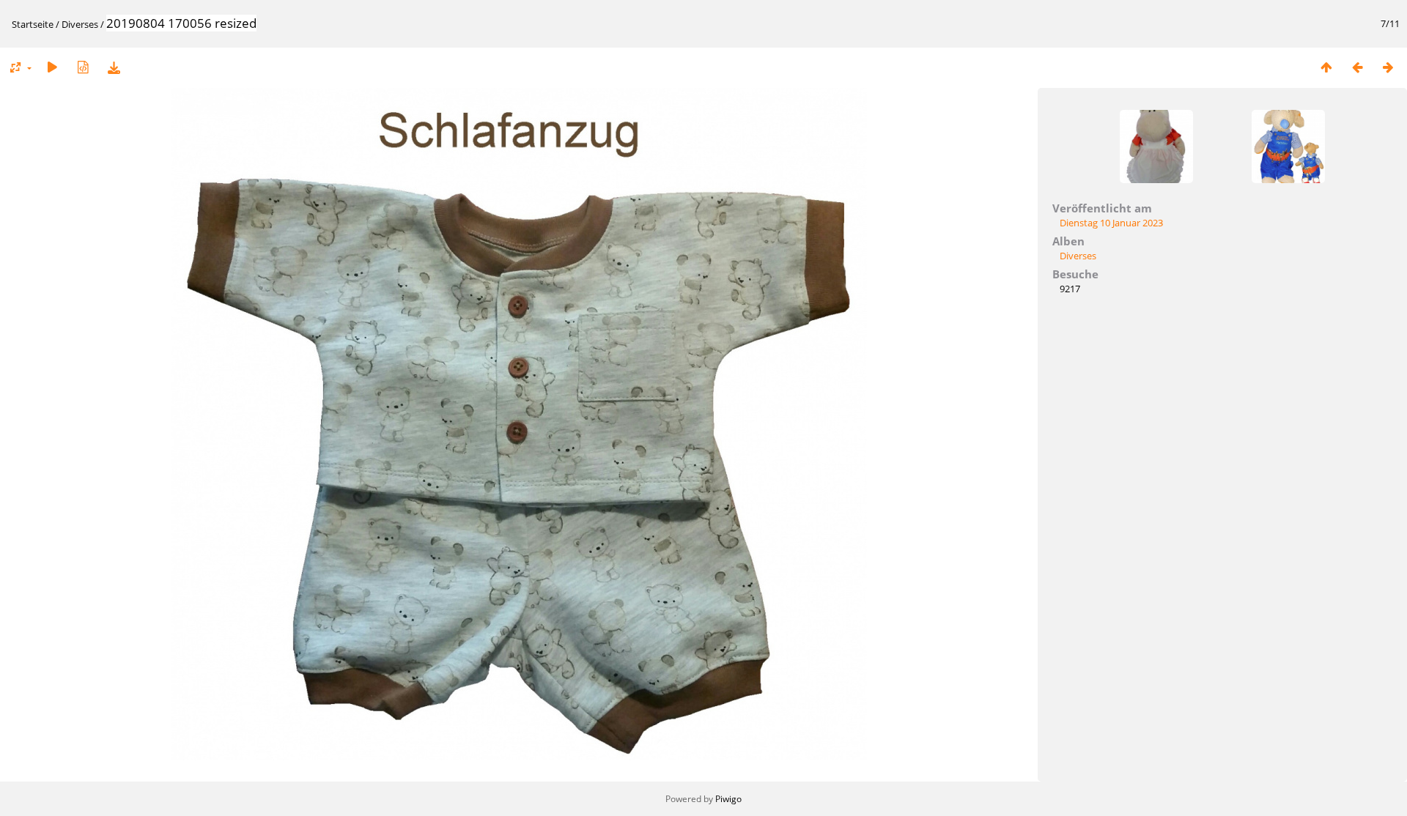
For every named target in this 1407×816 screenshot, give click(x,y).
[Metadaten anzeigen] (82, 67)
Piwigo (728, 799)
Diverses (80, 24)
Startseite (32, 24)
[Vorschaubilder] (1326, 67)
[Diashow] (52, 67)
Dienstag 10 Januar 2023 (1111, 222)
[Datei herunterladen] (113, 67)
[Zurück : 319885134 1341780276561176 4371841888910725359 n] (1357, 67)
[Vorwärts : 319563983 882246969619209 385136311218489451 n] (1388, 67)
